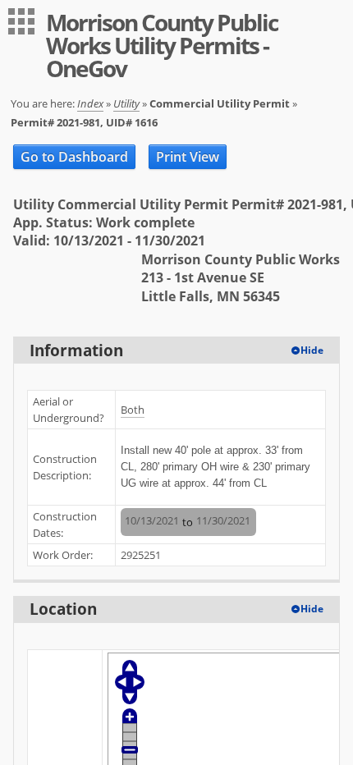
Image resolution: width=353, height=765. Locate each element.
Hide (311, 350)
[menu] (21, 21)
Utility (126, 103)
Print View (187, 157)
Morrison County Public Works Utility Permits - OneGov (161, 45)
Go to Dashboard (74, 157)
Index (90, 103)
